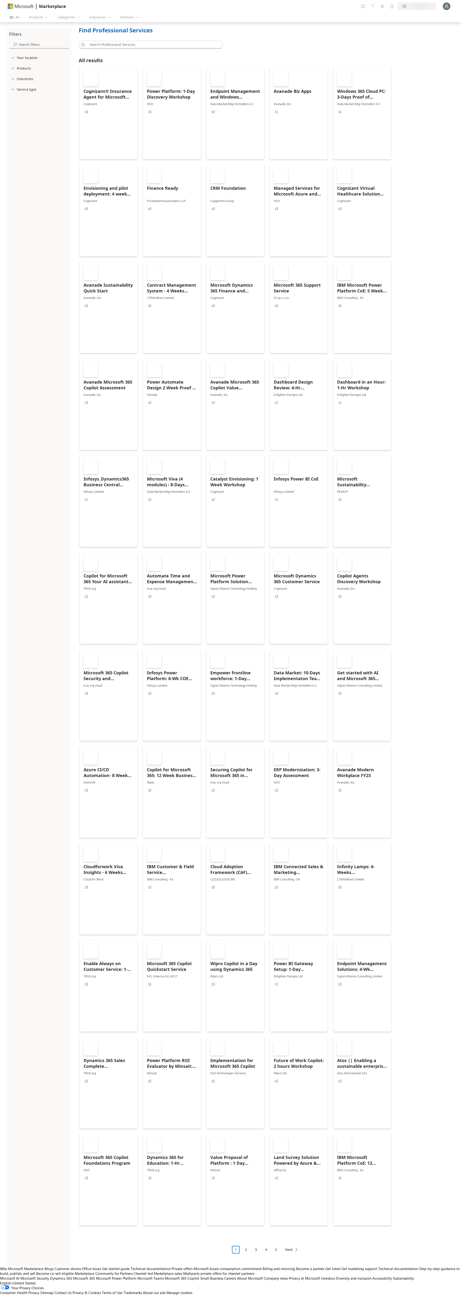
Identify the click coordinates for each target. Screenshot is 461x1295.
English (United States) (18, 1283)
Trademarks (132, 1292)
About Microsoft (250, 1278)
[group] (86, 111)
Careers (230, 1278)
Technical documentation (151, 1268)
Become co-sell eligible (55, 1273)
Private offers (182, 1268)
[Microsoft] (21, 6)
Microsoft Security (34, 1278)
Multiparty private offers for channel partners (218, 1273)
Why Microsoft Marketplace (22, 1268)
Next (289, 1249)
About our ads (154, 1292)
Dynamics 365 (61, 1278)
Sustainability (403, 1278)
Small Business (211, 1278)
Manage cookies (179, 1292)
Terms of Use (112, 1292)
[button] (82, 45)
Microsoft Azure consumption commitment (228, 1268)
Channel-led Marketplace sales (158, 1273)
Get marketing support (359, 1268)
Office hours (91, 1268)
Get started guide (116, 1268)
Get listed (332, 1268)
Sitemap (47, 1292)
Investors (328, 1278)
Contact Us (63, 1292)
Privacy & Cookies (87, 1292)
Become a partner (310, 1268)
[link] (108, 113)
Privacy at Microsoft (304, 1278)
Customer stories (68, 1268)
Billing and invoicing (279, 1268)
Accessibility (382, 1278)
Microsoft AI (9, 1278)
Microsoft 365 (84, 1278)
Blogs (49, 1268)
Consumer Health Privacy (19, 1292)
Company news (276, 1278)
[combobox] (152, 44)
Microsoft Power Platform (116, 1278)
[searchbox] (44, 44)
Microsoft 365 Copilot (182, 1278)
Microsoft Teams (150, 1278)
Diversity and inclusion (353, 1278)
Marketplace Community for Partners (104, 1273)
